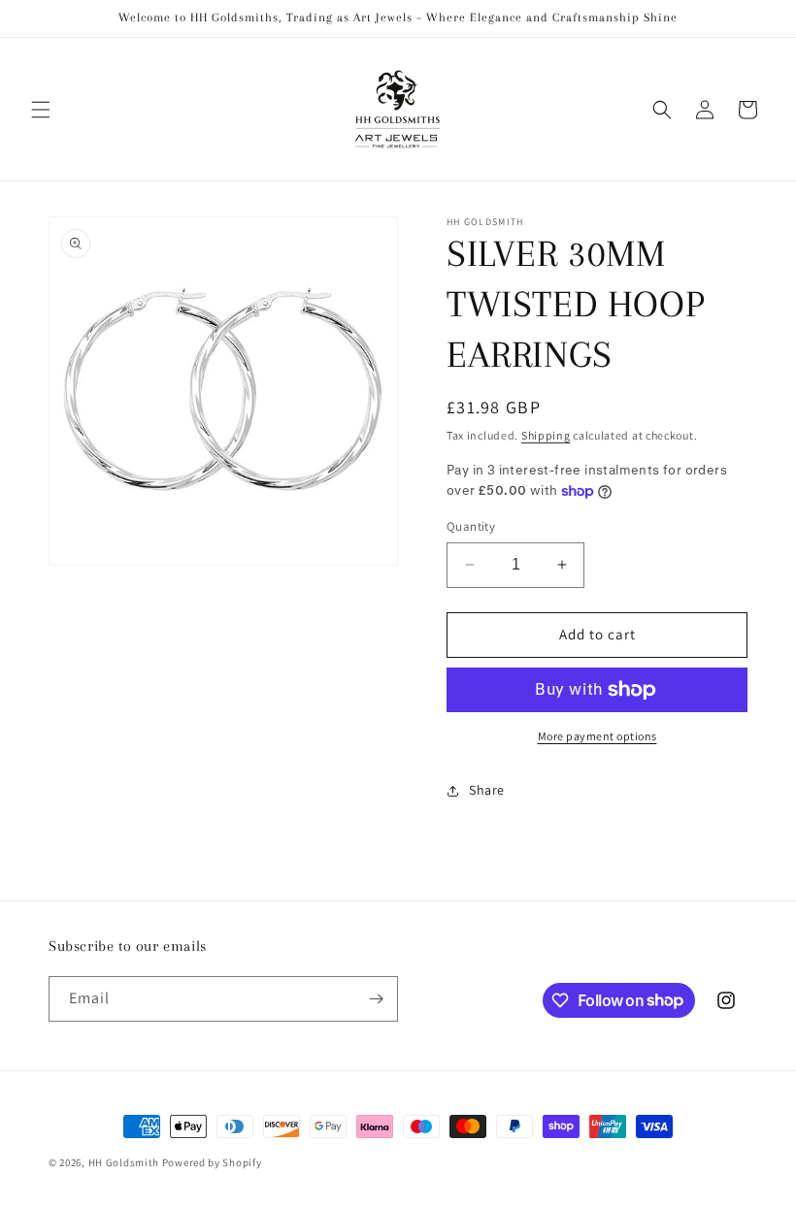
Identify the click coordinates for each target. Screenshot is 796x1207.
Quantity (471, 526)
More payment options (597, 736)
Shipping (546, 435)
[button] (40, 109)
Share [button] (487, 790)
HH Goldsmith (123, 1162)
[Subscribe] (375, 999)
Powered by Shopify (212, 1162)
